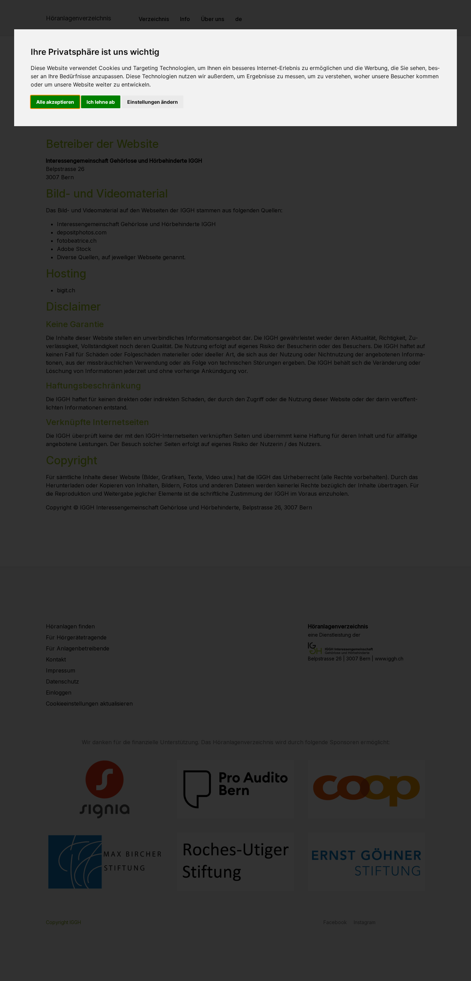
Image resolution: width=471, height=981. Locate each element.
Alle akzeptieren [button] (55, 102)
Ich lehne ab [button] (101, 102)
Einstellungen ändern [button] (152, 102)
